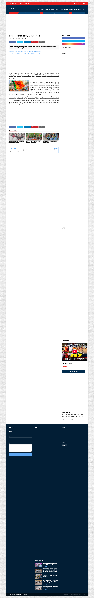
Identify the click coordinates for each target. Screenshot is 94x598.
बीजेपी (63, 416)
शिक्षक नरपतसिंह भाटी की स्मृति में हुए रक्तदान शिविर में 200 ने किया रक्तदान (31, 13)
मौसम (83, 9)
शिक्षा (49, 9)
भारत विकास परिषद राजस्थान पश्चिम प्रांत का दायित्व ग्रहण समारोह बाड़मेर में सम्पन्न (25, 53)
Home (71, 594)
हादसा (75, 9)
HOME (38, 9)
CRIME (46, 13)
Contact (84, 594)
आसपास (79, 9)
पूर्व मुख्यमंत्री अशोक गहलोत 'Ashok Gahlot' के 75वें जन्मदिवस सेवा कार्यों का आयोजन (25, 51)
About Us (75, 594)
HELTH (83, 13)
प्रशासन (42, 9)
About (21, 3)
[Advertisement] (47, 23)
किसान (69, 416)
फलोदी (66, 414)
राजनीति (60, 9)
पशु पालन (67, 419)
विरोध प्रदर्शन (73, 416)
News (17, 13)
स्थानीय (75, 414)
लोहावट (70, 419)
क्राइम (76, 416)
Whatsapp (66, 594)
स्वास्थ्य (46, 9)
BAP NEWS (11, 8)
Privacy (79, 594)
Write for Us (27, 3)
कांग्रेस (79, 416)
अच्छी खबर (71, 9)
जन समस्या (66, 9)
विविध (73, 419)
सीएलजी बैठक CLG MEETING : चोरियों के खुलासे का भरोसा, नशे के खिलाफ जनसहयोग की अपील (64, 13)
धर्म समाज (56, 9)
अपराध (52, 9)
